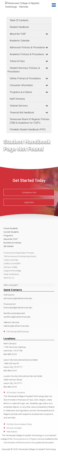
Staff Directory (17, 98)
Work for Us (9, 278)
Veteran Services (19, 105)
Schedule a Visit (29, 192)
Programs (8, 235)
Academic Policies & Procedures (27, 54)
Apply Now (29, 202)
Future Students (11, 228)
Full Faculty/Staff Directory (18, 331)
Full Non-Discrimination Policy (19, 424)
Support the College (12, 270)
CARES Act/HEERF (12, 263)
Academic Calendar (20, 40)
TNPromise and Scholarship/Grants (20, 256)
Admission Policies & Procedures (27, 47)
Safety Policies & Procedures (25, 78)
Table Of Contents (19, 20)
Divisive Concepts (14, 428)
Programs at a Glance (21, 92)
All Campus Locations (16, 392)
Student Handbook (19, 27)
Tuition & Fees (17, 61)
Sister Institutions (11, 274)
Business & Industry (12, 242)
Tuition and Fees (11, 260)
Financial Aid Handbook (22, 112)
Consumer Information (21, 85)
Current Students (11, 232)
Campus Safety (10, 267)
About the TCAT (18, 33)
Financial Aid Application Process (19, 253)
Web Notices (12, 431)
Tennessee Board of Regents (25, 439)
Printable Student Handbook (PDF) (28, 129)
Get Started (8, 246)
